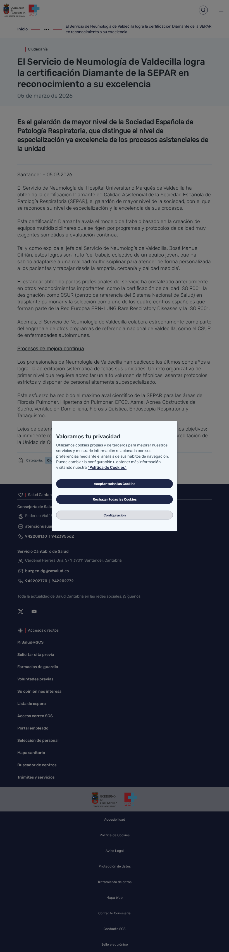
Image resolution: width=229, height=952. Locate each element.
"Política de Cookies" (107, 467)
